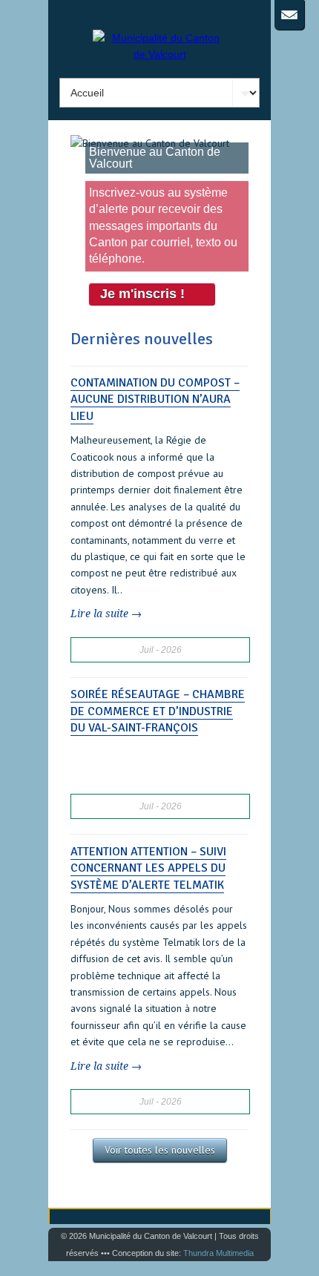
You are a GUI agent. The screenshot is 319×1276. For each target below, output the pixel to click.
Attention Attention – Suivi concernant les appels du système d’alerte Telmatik (148, 868)
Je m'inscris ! (142, 293)
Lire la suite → (106, 613)
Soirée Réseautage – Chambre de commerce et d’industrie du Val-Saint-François (157, 711)
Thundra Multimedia (218, 1253)
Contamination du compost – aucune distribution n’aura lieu (155, 399)
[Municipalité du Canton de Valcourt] (159, 54)
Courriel (289, 15)
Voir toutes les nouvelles (160, 1150)
